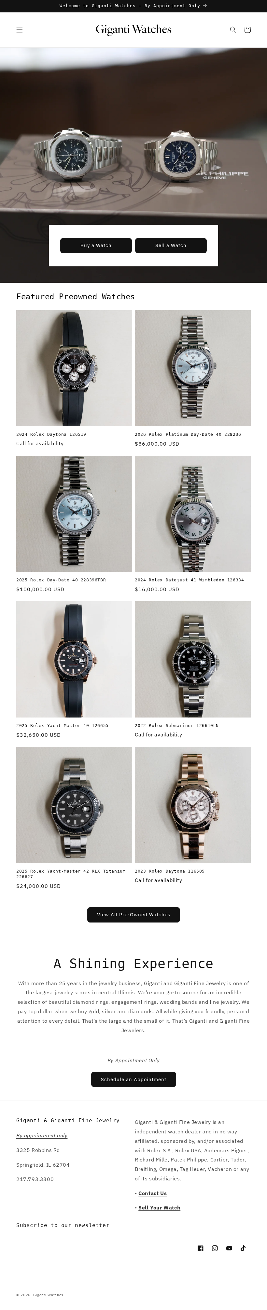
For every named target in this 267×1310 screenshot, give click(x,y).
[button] (19, 30)
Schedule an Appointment (133, 1079)
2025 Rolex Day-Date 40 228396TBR (61, 579)
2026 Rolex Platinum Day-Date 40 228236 (188, 434)
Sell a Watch (171, 245)
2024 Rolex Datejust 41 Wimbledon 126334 (189, 579)
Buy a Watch (96, 245)
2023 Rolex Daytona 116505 (170, 871)
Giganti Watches (48, 1295)
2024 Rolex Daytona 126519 (51, 434)
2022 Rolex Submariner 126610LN (177, 725)
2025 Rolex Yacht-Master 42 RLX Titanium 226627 (70, 874)
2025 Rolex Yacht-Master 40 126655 (62, 725)
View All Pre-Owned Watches (133, 914)
